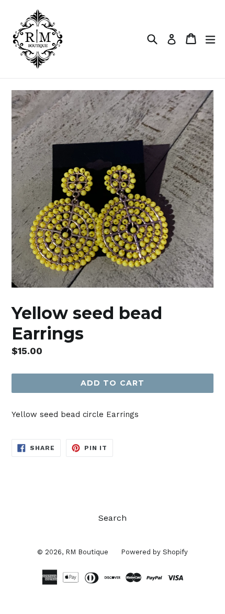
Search (112, 518)
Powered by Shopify (154, 552)
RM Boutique (87, 552)
